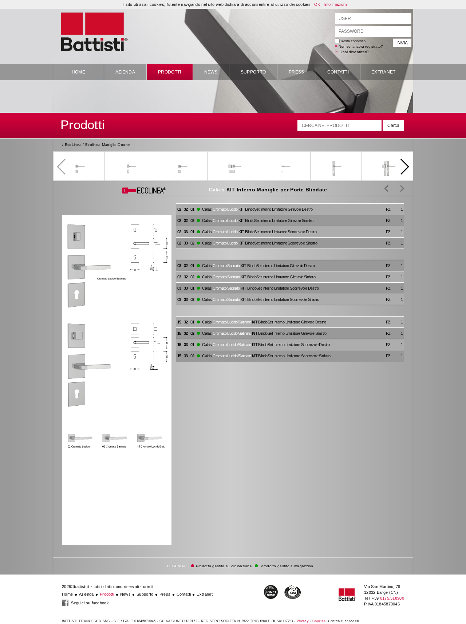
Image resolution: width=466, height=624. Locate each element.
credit (148, 586)
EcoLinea (73, 145)
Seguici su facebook (89, 603)
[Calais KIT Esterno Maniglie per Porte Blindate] (386, 188)
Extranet (383, 72)
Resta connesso (353, 41)
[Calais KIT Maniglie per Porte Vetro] (396, 188)
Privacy (303, 621)
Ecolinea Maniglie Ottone (107, 145)
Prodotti (169, 72)
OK (317, 4)
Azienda (125, 72)
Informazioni (335, 4)
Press (296, 72)
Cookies (318, 621)
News (211, 72)
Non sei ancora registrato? (361, 46)
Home (78, 72)
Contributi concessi (343, 621)
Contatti (338, 72)
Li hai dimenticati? (354, 52)
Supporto (253, 72)
